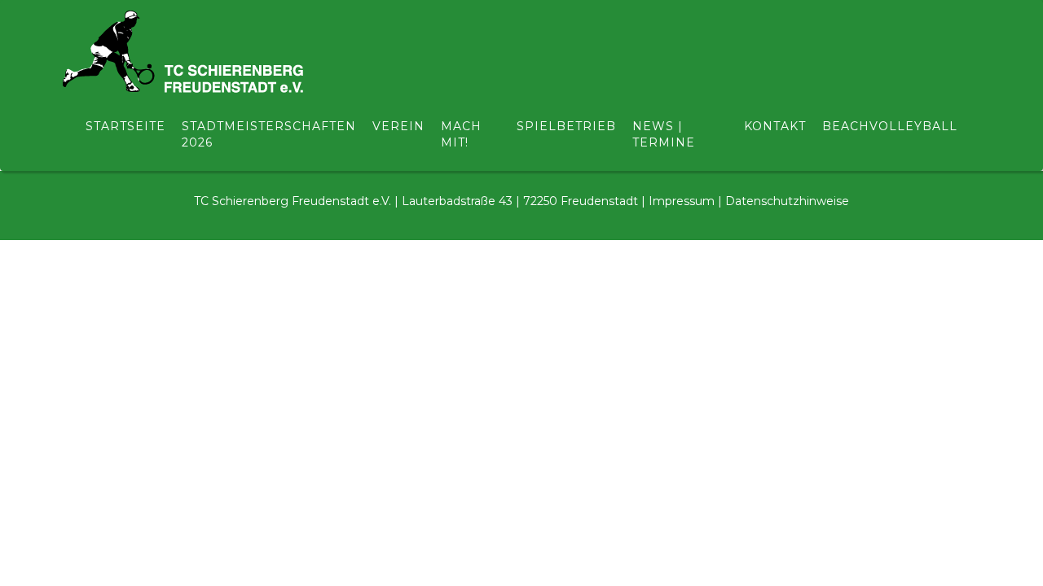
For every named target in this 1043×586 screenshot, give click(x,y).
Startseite (125, 126)
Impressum (682, 201)
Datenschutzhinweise (787, 201)
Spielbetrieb (566, 126)
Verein (398, 126)
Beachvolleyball (889, 126)
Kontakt (775, 126)
